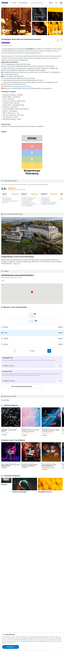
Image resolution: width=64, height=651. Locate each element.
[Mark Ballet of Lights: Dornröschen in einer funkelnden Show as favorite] (19, 444)
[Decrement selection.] (15, 351)
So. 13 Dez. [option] (32, 315)
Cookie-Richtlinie (23, 640)
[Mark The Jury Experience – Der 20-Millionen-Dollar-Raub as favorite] (59, 444)
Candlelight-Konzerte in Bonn (21, 86)
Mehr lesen (16, 263)
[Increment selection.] (49, 351)
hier (27, 78)
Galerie (58, 32)
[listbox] (32, 315)
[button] (32, 327)
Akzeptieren (11, 647)
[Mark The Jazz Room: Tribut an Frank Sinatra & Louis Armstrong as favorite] (39, 444)
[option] (32, 327)
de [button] (52, 3)
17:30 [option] (32, 321)
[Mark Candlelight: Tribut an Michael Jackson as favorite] (19, 409)
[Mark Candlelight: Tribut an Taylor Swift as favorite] (39, 409)
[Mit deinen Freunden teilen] (57, 40)
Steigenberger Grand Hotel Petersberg (17, 275)
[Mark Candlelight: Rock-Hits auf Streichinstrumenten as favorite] (61, 40)
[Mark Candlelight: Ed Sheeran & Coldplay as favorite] (59, 409)
